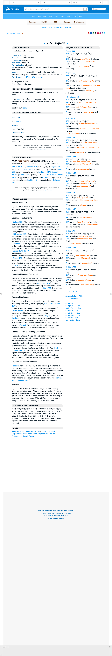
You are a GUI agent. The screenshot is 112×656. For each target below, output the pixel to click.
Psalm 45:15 (28, 169)
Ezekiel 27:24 (45, 288)
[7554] (109, 299)
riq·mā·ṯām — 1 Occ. (73, 313)
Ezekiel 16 (24, 325)
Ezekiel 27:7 (47, 178)
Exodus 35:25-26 (43, 283)
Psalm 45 (57, 348)
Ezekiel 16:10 (49, 304)
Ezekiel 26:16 (32, 167)
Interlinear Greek (18, 431)
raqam (18, 99)
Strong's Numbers (48, 431)
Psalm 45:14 (17, 244)
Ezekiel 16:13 (71, 156)
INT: (67, 66)
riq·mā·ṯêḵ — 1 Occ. (73, 318)
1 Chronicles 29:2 (19, 234)
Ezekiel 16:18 (17, 167)
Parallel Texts (28, 436)
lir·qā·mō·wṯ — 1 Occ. (73, 308)
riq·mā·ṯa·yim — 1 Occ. (74, 315)
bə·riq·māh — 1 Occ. (73, 303)
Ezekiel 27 (16, 318)
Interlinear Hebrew (33, 431)
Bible (8, 33)
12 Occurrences (71, 291)
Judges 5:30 (39, 164)
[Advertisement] (56, 479)
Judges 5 (48, 316)
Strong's (12, 33)
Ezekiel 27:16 (71, 248)
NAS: (67, 59)
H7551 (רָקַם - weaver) (33, 77)
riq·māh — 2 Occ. (72, 311)
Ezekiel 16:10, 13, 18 (21, 251)
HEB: (67, 54)
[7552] (2, 299)
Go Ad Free (5, 647)
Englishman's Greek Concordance (24, 434)
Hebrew (18, 33)
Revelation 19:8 (20, 350)
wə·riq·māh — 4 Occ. (73, 320)
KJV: (67, 61)
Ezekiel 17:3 (32, 180)
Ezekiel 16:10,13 (44, 172)
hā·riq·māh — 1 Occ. (73, 306)
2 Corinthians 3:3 (23, 380)
